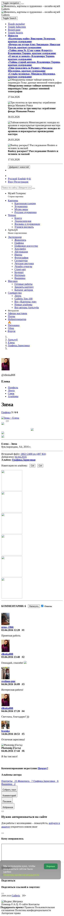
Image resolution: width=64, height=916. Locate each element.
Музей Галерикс (17, 195)
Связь (11, 393)
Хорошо (50, 866)
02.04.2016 (21, 456)
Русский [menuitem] (12, 178)
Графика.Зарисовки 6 (45, 781)
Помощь (6, 904)
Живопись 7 (25, 781)
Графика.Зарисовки (23, 459)
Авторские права (11, 913)
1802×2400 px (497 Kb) (33, 454)
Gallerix (16, 895)
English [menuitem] (22, 178)
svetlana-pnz (8, 681)
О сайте (24, 904)
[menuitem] (28, 178)
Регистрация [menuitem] (21, 181)
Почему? (43, 768)
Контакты (34, 904)
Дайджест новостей (19, 167)
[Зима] (10, 417)
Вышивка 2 (8, 784)
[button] (16, 24)
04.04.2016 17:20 (10, 711)
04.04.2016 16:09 (10, 684)
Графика (6, 412)
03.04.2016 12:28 (10, 630)
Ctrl (32, 465)
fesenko (5, 731)
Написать (34, 606)
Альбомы (13, 396)
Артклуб (17, 231)
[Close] (33, 188)
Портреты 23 (9, 781)
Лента (11, 390)
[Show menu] (22, 3)
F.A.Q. (15, 904)
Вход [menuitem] (10, 181)
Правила (29, 907)
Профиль (13, 387)
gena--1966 (7, 627)
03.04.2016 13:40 (10, 657)
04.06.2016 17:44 (10, 750)
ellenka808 (7, 654)
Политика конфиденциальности (33, 910)
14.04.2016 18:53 (10, 734)
